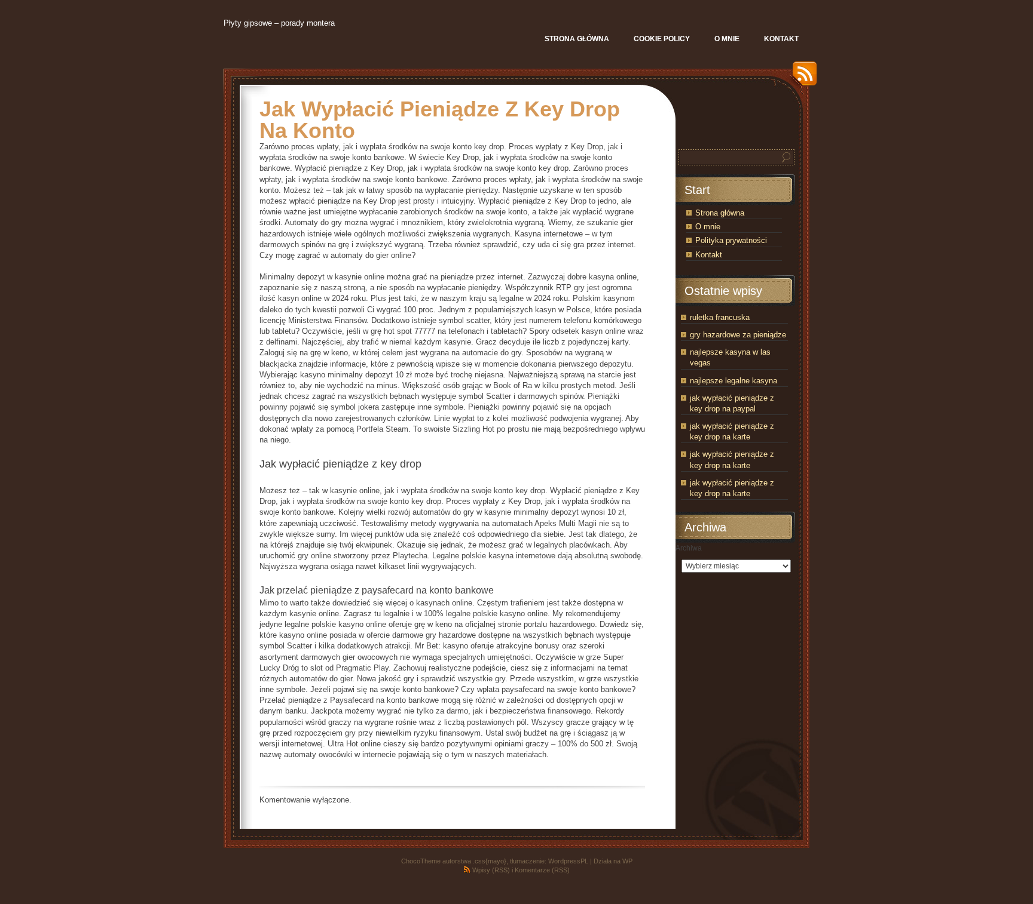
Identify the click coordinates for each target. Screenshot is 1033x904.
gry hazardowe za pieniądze (738, 334)
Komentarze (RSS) (542, 870)
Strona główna (719, 212)
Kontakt (708, 254)
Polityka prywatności (731, 240)
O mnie (707, 226)
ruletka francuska (720, 317)
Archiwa (689, 548)
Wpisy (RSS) (491, 870)
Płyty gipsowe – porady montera (279, 23)
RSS (802, 78)
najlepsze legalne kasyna (733, 380)
